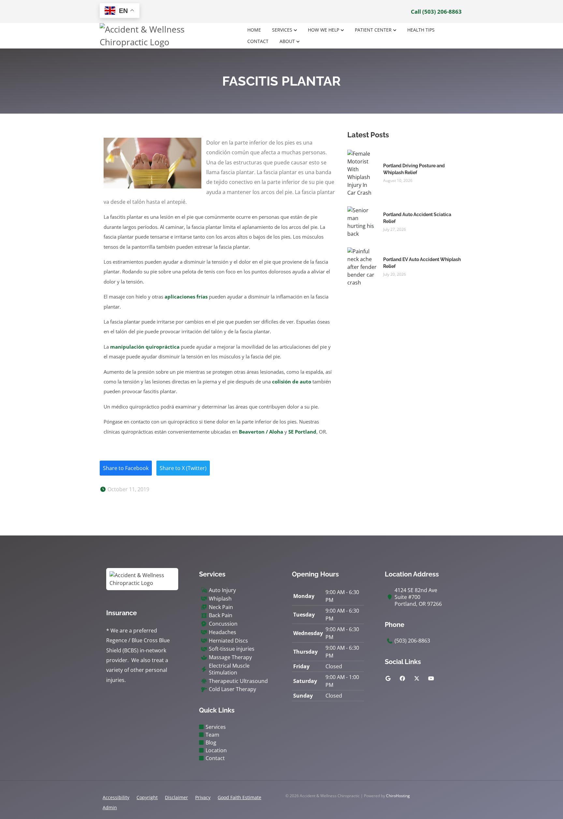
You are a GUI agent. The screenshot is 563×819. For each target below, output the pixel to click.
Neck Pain (221, 607)
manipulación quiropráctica (145, 346)
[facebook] (402, 678)
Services (282, 30)
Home (254, 30)
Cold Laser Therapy (232, 689)
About (287, 41)
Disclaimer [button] (176, 797)
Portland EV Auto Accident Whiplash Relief (422, 263)
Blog (211, 742)
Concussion (223, 623)
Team (212, 734)
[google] (388, 678)
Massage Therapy (230, 657)
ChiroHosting (398, 795)
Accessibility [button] (116, 797)
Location (216, 750)
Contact (257, 41)
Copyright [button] (147, 797)
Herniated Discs (228, 640)
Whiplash (220, 598)
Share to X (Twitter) (183, 468)
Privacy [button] (202, 797)
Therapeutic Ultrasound (238, 681)
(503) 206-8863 (412, 640)
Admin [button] (110, 807)
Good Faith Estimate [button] (239, 797)
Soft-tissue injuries (231, 648)
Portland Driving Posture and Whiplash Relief (414, 169)
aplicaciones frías (186, 296)
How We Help (323, 30)
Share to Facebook (126, 468)
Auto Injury (222, 590)
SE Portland (302, 431)
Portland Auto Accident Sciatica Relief (417, 218)
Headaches (222, 632)
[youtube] (431, 678)
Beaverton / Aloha (261, 431)
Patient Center (373, 30)
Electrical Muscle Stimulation (229, 669)
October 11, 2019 (127, 489)
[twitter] (416, 678)
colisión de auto (291, 381)
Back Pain (220, 615)
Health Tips (421, 30)
